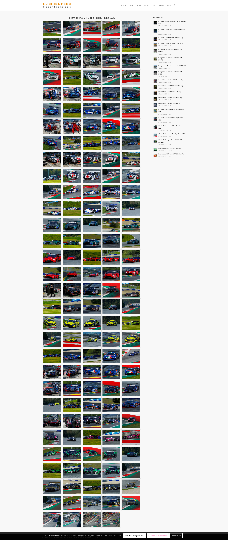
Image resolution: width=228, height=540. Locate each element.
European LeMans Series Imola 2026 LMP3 (172, 66)
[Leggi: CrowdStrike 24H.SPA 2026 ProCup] (155, 105)
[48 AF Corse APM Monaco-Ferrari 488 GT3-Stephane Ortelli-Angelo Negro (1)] (52, 356)
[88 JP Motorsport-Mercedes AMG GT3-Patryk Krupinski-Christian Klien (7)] (72, 503)
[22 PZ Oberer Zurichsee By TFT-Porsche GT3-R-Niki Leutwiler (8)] (92, 176)
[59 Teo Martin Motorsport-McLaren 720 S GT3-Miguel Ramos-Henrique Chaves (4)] (111, 388)
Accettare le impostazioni (134, 536)
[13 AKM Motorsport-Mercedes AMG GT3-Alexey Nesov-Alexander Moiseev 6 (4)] (111, 77)
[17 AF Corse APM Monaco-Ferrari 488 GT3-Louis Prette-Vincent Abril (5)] (131, 126)
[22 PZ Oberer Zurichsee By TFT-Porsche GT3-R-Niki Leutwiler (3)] (92, 159)
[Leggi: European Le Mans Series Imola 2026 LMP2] (155, 73)
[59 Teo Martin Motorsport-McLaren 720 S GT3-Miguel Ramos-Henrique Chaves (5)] (131, 388)
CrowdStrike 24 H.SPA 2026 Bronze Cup (170, 80)
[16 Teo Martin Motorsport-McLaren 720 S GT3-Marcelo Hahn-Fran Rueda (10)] (131, 110)
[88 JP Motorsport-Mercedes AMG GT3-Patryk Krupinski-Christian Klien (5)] (131, 487)
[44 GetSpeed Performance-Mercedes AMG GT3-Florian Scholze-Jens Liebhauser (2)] (72, 323)
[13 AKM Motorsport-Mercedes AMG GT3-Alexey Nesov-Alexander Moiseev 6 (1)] (52, 77)
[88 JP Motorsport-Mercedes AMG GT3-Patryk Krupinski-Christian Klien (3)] (92, 487)
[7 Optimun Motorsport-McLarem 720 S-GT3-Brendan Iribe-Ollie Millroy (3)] (92, 28)
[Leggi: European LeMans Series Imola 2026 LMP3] (155, 67)
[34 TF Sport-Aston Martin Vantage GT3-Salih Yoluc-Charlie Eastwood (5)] (131, 257)
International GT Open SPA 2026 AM (169, 148)
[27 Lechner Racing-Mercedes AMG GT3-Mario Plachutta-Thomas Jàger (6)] (52, 241)
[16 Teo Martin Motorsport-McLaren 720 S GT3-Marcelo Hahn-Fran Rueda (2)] (72, 94)
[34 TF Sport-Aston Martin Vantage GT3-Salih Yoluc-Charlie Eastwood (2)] (72, 257)
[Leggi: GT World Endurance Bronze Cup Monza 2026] (155, 111)
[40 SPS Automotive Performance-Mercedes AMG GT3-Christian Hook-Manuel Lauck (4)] (111, 290)
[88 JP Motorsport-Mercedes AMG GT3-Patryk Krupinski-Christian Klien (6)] (52, 503)
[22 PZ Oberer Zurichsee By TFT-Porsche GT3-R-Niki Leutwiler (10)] (131, 176)
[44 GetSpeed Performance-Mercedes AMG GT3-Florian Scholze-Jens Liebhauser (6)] (52, 339)
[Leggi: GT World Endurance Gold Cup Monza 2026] (155, 119)
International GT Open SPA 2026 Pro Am (171, 154)
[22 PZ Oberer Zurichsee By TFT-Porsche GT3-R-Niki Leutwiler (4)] (111, 159)
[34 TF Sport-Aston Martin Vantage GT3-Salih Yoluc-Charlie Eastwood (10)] (131, 274)
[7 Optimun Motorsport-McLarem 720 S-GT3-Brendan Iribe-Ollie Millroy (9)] (111, 45)
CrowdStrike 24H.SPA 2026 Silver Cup (170, 97)
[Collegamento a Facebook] (184, 5)
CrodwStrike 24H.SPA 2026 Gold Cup (169, 92)
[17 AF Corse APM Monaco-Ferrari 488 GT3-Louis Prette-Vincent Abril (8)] (92, 143)
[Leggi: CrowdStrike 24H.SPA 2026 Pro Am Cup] (155, 87)
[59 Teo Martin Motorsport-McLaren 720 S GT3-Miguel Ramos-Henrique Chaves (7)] (72, 405)
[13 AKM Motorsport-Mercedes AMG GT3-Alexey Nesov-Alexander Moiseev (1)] (52, 61)
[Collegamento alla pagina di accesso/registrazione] (174, 5)
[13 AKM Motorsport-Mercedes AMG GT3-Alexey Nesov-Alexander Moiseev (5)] (131, 61)
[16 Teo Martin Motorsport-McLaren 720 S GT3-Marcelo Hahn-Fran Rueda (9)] (111, 110)
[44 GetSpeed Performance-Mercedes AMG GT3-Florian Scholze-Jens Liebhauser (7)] (72, 339)
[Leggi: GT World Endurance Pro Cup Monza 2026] (155, 135)
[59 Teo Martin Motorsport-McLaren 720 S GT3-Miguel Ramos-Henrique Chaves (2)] (72, 388)
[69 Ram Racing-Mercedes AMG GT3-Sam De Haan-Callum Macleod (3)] (92, 421)
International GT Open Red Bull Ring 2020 (91, 17)
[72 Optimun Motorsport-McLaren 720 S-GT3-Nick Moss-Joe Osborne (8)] (92, 470)
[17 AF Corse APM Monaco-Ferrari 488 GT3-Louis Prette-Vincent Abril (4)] (111, 126)
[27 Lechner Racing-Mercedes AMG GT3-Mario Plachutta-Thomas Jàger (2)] (72, 225)
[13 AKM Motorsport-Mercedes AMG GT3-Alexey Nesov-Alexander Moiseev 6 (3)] (92, 77)
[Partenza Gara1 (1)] (92, 519)
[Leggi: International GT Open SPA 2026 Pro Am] (155, 155)
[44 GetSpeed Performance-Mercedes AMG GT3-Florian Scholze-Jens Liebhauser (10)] (131, 339)
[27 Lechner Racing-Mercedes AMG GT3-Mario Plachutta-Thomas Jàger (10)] (131, 241)
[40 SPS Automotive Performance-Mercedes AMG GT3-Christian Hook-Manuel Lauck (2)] (72, 290)
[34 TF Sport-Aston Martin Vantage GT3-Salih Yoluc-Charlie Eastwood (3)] (92, 257)
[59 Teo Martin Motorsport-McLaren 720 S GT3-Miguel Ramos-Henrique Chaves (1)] (52, 388)
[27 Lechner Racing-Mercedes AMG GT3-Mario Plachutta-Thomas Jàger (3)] (92, 225)
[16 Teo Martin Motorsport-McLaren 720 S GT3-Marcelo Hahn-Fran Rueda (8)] (92, 110)
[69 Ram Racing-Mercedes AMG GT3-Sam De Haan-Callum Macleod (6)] (52, 437)
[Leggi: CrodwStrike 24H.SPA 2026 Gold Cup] (155, 93)
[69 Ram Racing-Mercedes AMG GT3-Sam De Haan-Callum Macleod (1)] (52, 421)
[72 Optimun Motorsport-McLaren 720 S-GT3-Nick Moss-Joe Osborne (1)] (52, 454)
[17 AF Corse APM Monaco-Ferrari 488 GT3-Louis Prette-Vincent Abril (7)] (72, 143)
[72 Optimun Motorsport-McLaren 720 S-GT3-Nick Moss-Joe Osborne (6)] (52, 470)
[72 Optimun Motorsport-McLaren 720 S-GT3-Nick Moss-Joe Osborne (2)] (72, 454)
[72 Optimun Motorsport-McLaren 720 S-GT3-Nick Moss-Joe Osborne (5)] (131, 454)
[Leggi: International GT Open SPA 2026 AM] (155, 149)
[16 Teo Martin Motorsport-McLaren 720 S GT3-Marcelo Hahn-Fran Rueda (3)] (92, 94)
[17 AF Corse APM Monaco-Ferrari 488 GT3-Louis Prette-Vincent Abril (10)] (131, 143)
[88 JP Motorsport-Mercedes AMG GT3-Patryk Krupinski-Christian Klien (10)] (131, 503)
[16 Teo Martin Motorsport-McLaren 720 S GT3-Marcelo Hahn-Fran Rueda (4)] (111, 94)
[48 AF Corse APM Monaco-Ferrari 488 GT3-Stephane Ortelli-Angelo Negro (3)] (92, 356)
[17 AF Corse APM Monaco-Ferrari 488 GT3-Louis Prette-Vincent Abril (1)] (52, 126)
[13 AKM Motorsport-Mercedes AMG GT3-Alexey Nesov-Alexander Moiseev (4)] (111, 61)
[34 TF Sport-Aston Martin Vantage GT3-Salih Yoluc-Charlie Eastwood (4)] (111, 257)
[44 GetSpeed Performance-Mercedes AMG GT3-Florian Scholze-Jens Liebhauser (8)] (92, 339)
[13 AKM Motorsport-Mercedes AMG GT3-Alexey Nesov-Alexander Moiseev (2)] (72, 61)
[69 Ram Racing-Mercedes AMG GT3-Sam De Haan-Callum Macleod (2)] (72, 421)
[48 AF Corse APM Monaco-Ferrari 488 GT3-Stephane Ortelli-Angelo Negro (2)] (72, 356)
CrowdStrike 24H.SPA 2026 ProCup (169, 103)
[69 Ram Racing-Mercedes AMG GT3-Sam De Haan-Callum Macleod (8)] (92, 437)
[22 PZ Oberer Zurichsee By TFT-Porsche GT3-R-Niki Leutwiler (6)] (52, 176)
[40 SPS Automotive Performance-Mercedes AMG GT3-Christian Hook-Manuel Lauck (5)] (131, 290)
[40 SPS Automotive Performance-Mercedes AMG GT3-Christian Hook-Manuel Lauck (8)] (92, 306)
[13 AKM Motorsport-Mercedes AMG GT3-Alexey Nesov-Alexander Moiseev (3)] (92, 61)
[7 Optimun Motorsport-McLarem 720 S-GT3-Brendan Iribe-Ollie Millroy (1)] (52, 28)
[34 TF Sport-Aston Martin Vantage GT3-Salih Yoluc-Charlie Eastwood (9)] (111, 274)
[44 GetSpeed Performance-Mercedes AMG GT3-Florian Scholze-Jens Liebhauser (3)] (92, 323)
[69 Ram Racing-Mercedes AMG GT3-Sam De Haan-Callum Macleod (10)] (131, 437)
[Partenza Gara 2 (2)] (72, 519)
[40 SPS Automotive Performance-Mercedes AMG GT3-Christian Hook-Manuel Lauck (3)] (92, 290)
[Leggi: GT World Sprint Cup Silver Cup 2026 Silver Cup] (155, 23)
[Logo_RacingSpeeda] (57, 5)
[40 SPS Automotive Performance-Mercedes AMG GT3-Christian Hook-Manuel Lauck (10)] (131, 306)
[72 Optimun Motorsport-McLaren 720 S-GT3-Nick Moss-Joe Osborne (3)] (92, 454)
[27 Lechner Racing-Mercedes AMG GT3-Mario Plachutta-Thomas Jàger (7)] (72, 241)
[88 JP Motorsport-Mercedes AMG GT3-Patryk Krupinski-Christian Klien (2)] (72, 487)
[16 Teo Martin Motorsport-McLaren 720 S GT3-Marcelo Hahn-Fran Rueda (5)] (131, 94)
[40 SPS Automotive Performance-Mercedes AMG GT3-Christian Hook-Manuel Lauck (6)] (52, 306)
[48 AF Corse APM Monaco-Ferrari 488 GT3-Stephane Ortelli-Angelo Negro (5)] (131, 356)
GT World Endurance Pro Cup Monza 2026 (171, 134)
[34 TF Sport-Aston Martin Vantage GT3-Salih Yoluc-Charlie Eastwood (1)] (52, 257)
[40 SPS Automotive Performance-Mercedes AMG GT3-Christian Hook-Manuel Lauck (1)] (52, 290)
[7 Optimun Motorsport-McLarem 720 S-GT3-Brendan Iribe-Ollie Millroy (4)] (111, 28)
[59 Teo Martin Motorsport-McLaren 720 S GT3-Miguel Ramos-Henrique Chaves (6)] (52, 405)
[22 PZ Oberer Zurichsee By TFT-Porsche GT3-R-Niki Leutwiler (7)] (72, 176)
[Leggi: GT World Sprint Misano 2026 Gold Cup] (155, 39)
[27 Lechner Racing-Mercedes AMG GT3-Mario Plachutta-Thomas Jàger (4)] (111, 225)
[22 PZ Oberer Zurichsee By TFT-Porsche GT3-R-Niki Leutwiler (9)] (111, 176)
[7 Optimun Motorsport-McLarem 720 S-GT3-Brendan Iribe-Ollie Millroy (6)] (52, 45)
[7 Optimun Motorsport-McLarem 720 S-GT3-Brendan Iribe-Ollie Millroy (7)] (72, 45)
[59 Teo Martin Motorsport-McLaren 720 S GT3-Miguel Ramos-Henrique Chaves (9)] (111, 405)
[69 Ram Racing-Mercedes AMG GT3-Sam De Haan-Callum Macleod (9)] (111, 437)
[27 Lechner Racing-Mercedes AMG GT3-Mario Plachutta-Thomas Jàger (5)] (131, 225)
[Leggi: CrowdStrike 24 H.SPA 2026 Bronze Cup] (155, 81)
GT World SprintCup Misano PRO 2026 (170, 43)
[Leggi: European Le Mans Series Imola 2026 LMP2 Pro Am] (155, 51)
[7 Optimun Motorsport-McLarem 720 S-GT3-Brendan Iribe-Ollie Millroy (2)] (72, 28)
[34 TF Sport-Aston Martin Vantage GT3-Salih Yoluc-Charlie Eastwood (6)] (52, 274)
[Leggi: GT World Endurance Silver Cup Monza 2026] (155, 127)
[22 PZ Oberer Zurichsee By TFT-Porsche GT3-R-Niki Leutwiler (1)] (52, 159)
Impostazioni (176, 536)
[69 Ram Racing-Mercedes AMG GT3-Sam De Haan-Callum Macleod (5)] (131, 421)
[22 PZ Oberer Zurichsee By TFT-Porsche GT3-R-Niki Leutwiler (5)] (131, 159)
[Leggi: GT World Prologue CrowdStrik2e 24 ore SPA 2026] (155, 141)
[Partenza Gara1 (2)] (111, 519)
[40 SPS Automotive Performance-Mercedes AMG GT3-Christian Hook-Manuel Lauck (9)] (111, 306)
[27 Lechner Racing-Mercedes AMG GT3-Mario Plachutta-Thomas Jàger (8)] (92, 241)
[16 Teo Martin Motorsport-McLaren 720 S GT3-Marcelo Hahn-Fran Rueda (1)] (52, 94)
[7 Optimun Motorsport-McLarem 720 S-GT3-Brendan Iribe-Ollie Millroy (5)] (131, 28)
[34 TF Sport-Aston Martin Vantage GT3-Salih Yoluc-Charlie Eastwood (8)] (92, 274)
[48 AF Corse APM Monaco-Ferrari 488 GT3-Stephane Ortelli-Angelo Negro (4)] (111, 356)
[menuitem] (123, 5)
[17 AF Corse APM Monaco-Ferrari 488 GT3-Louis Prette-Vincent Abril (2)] (72, 126)
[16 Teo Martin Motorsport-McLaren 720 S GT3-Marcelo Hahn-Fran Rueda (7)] (72, 110)
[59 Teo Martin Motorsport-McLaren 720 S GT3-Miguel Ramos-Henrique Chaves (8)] (92, 405)
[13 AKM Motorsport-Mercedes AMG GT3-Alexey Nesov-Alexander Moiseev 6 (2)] (72, 77)
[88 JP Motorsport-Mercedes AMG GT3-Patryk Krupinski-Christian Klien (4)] (111, 487)
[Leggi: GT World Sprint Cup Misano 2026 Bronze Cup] (155, 31)
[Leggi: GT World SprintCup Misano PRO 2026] (155, 45)
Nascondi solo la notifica (157, 536)
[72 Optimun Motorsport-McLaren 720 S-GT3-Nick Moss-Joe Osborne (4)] (111, 454)
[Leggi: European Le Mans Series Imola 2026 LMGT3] (155, 59)
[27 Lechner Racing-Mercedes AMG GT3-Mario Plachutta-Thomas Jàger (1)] (52, 225)
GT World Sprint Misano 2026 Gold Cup (170, 37)
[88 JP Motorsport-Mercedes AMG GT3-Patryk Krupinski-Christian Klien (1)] (52, 487)
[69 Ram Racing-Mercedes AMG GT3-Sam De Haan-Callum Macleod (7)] (72, 437)
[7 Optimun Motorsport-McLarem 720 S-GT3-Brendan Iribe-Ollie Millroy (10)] (131, 45)
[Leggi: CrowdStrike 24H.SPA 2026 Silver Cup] (155, 99)
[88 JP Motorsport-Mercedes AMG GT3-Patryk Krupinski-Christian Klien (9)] (111, 503)
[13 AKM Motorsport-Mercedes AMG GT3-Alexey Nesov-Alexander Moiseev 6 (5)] (131, 77)
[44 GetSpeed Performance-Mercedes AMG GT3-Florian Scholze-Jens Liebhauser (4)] (111, 323)
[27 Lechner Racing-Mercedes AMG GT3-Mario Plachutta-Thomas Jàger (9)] (111, 241)
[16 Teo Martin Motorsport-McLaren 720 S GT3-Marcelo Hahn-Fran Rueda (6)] (52, 110)
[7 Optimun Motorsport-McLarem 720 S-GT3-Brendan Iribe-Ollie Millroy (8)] (92, 45)
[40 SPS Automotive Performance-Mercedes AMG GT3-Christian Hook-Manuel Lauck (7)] (72, 306)
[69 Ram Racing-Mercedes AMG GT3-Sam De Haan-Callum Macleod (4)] (111, 421)
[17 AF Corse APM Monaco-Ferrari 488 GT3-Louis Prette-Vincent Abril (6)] (52, 143)
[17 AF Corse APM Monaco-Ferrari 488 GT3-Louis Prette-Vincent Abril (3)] (92, 126)
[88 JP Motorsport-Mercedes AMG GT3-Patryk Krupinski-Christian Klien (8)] (92, 503)
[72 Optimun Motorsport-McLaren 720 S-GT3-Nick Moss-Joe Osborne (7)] (72, 470)
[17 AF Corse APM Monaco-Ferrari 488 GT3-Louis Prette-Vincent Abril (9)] (111, 143)
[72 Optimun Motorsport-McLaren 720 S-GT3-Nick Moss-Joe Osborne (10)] (131, 470)
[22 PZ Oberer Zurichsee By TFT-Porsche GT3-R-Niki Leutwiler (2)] (72, 159)
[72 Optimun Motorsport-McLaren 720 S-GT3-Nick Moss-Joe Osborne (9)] (111, 470)
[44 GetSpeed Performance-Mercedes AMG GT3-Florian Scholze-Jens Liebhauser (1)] (52, 323)
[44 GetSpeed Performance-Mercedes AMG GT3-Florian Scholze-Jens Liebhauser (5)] (131, 323)
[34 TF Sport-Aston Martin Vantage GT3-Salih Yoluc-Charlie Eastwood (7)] (72, 274)
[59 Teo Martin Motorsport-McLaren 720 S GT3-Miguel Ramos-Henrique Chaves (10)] (131, 405)
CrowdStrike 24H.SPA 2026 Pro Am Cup (170, 86)
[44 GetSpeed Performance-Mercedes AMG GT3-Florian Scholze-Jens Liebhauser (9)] (111, 339)
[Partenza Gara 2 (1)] (52, 519)
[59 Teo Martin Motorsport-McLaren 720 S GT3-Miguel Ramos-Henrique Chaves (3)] (92, 388)
